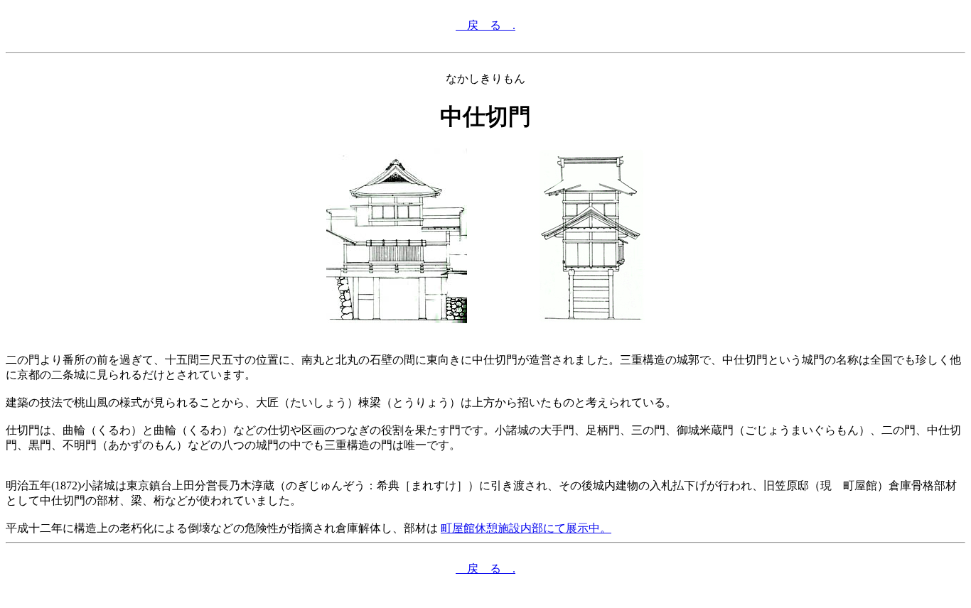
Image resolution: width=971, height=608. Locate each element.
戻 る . (485, 25)
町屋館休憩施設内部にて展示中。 (526, 528)
